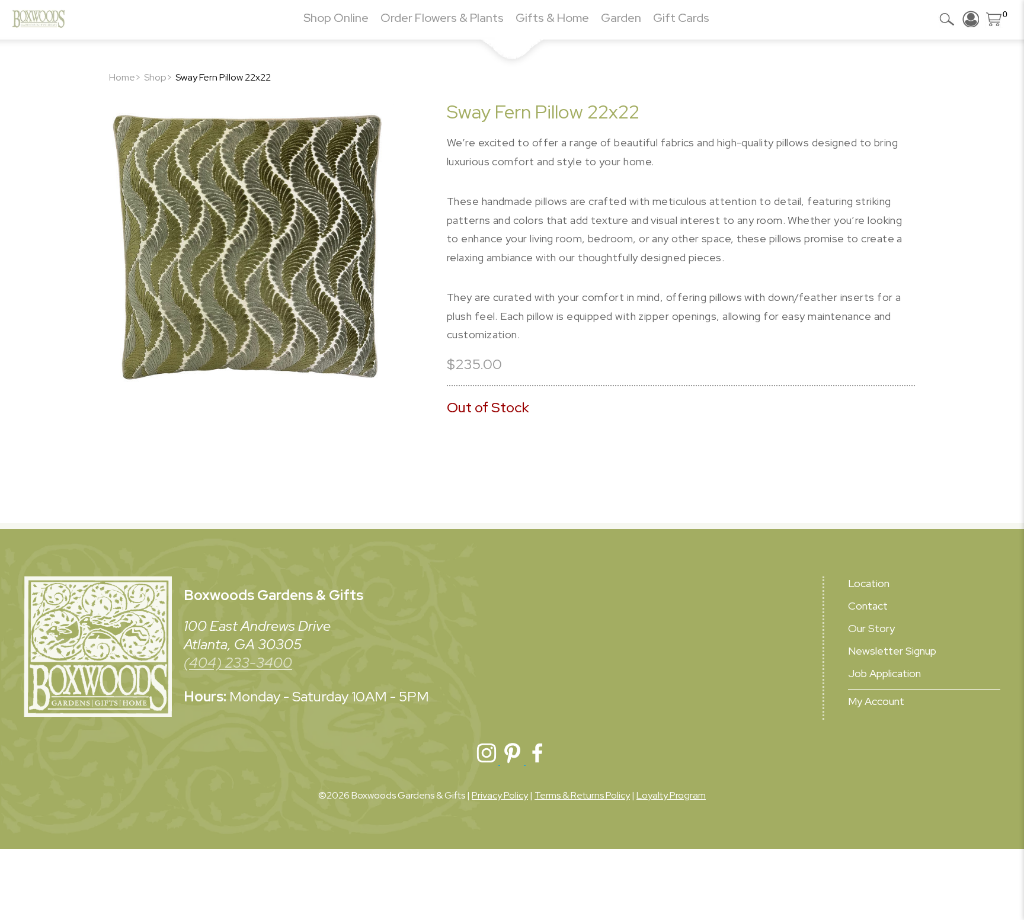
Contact (868, 606)
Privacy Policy (500, 795)
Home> (125, 77)
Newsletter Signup (892, 651)
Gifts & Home (552, 17)
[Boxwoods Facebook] (537, 761)
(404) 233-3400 (238, 662)
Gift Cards (681, 17)
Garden (621, 17)
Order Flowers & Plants (442, 17)
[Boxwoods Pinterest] (513, 761)
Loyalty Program (671, 795)
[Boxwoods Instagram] (487, 761)
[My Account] (971, 19)
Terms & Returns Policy (582, 795)
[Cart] (994, 19)
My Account (876, 701)
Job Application (884, 673)
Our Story (871, 628)
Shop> (158, 77)
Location (868, 583)
